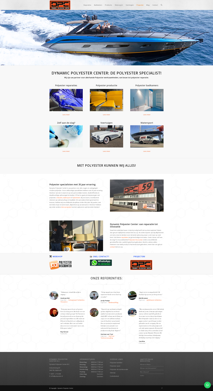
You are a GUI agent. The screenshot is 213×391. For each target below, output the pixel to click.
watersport (67, 198)
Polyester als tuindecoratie (119, 369)
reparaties (124, 237)
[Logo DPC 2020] (60, 5)
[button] (207, 385)
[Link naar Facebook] (162, 388)
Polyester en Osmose (145, 364)
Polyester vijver (115, 366)
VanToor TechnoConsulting (107, 337)
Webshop (57, 256)
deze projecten (66, 207)
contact (112, 247)
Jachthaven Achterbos (154, 300)
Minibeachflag (113, 302)
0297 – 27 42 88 (56, 374)
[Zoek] (161, 5)
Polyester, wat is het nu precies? (148, 368)
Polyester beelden (116, 363)
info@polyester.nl (57, 376)
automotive (76, 198)
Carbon (142, 375)
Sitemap (112, 373)
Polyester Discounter (136, 240)
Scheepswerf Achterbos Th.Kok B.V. (72, 301)
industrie (59, 198)
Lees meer (66, 151)
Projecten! (139, 256)
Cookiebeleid (114, 376)
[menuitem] (87, 5)
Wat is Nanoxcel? (144, 372)
